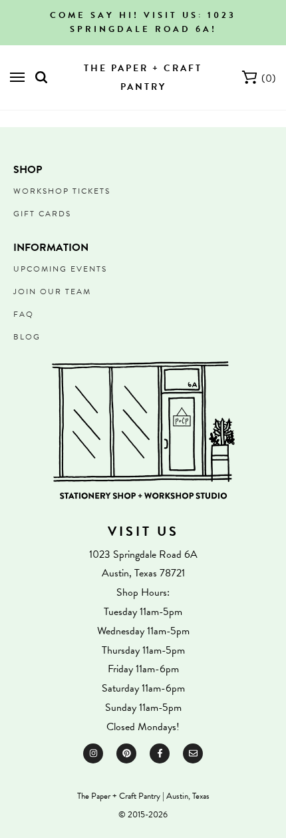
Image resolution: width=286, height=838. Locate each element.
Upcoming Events (60, 269)
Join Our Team (52, 291)
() (268, 79)
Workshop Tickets (61, 191)
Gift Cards (42, 213)
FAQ (23, 314)
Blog (27, 336)
